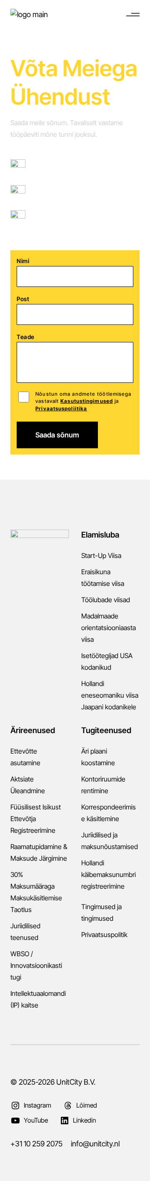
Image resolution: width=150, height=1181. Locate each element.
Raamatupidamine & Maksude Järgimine (38, 852)
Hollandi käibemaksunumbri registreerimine (108, 874)
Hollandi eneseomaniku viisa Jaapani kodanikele (109, 695)
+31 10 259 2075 (51, 192)
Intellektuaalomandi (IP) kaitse (38, 999)
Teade (26, 336)
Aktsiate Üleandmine (27, 785)
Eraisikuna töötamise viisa (102, 578)
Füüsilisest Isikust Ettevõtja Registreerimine (35, 818)
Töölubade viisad (105, 600)
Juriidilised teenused (25, 932)
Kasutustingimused (86, 401)
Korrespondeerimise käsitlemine (108, 813)
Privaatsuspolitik (104, 934)
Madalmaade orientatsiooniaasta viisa (108, 627)
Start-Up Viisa (101, 555)
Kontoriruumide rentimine (103, 785)
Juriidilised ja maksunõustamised (109, 841)
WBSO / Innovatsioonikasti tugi (36, 965)
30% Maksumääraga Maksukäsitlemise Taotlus (36, 892)
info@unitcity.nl (49, 218)
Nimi (23, 260)
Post (23, 298)
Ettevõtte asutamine (25, 757)
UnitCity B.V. (75, 1082)
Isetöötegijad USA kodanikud (106, 661)
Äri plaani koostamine (98, 757)
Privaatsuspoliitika (61, 408)
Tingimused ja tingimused (101, 912)
